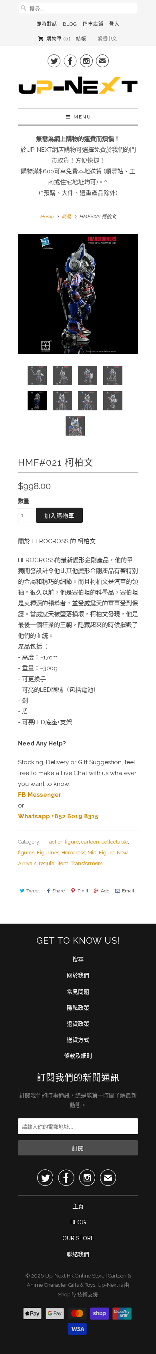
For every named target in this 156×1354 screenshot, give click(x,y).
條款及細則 (78, 1056)
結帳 (81, 39)
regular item (53, 863)
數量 (23, 501)
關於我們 (78, 975)
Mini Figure (101, 853)
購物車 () (57, 39)
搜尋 (78, 959)
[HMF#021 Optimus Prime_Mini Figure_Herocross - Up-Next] (78, 294)
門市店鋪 (93, 24)
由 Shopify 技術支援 (93, 1290)
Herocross (73, 853)
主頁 (78, 1206)
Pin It (83, 891)
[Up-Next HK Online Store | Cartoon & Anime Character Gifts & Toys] (78, 87)
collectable (115, 842)
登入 (114, 24)
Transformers (86, 863)
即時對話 (46, 24)
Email (128, 891)
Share (58, 891)
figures (26, 853)
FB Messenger (39, 794)
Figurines (48, 853)
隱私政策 (78, 1007)
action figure (64, 842)
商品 (66, 216)
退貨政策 (78, 1024)
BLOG (78, 1222)
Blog (70, 24)
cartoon (90, 842)
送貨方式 (78, 1040)
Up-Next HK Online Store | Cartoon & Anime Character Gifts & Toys (79, 1280)
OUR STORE (78, 1238)
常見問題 (78, 991)
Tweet (33, 891)
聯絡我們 (78, 1254)
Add (105, 891)
